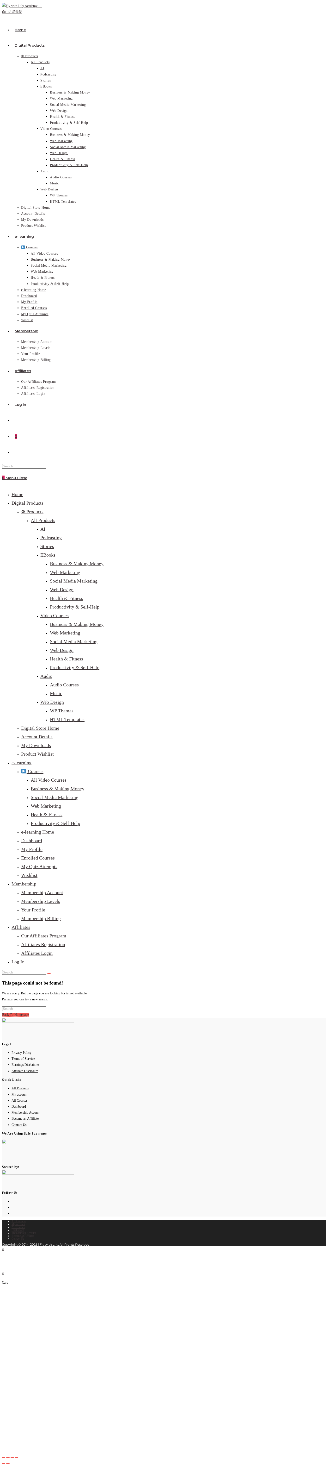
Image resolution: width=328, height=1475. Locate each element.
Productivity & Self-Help (74, 606)
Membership (24, 883)
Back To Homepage (15, 1015)
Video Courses (54, 615)
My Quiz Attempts (39, 866)
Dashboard (31, 840)
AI (42, 529)
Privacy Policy (21, 1052)
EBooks (47, 555)
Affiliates (21, 927)
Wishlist (29, 875)
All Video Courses (49, 780)
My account (19, 1094)
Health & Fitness (66, 598)
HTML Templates (67, 719)
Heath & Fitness (46, 814)
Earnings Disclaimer (25, 1065)
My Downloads (36, 745)
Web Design (61, 589)
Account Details (37, 736)
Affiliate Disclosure (25, 1071)
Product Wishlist (37, 754)
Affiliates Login (37, 953)
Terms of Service (23, 1059)
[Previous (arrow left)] (3, 1463)
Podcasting (51, 537)
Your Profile (33, 909)
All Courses (19, 1100)
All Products (43, 520)
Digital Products (27, 503)
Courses (35, 771)
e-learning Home (37, 832)
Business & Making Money (76, 563)
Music (56, 693)
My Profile (32, 849)
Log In (18, 961)
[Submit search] (49, 973)
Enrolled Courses (38, 857)
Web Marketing (65, 572)
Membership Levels (40, 901)
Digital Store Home (40, 728)
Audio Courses (64, 684)
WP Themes (61, 710)
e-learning (21, 762)
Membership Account (42, 892)
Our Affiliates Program (43, 935)
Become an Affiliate (25, 1118)
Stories (47, 546)
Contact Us (19, 1125)
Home (17, 494)
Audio (46, 676)
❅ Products (32, 511)
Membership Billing (41, 918)
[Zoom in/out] (3, 1457)
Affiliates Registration (43, 944)
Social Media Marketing (73, 581)
